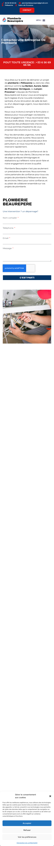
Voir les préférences (27, 837)
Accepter (27, 823)
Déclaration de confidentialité (27, 843)
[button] (50, 796)
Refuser (27, 830)
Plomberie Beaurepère (15, 19)
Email (6, 238)
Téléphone (8, 228)
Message (7, 248)
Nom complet (10, 218)
